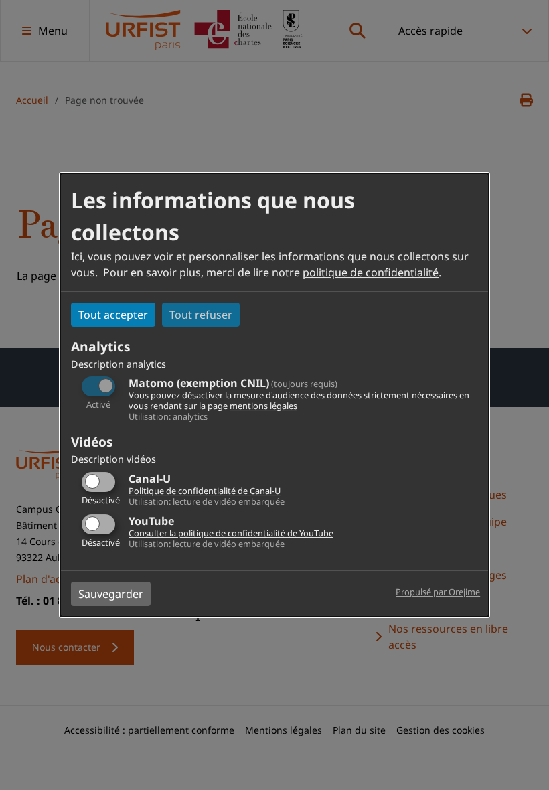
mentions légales (263, 406)
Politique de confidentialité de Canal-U (205, 491)
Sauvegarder (110, 593)
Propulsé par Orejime (438, 592)
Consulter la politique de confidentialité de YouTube (231, 533)
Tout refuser (200, 314)
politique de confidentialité (371, 272)
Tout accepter (113, 314)
